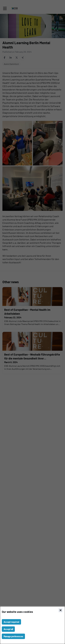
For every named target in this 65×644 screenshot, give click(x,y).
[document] (32, 625)
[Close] (60, 610)
